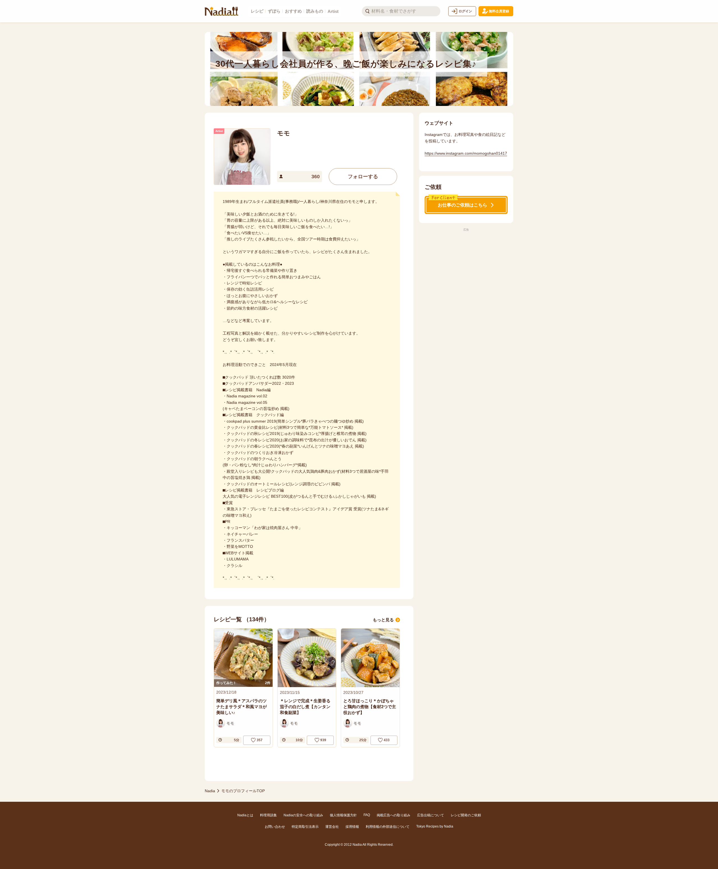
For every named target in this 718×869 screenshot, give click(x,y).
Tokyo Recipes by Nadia (434, 826)
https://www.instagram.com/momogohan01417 (466, 153)
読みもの (314, 11)
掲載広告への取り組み (393, 815)
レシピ (257, 11)
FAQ (366, 815)
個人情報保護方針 (343, 815)
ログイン (465, 11)
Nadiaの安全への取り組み (303, 815)
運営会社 (332, 827)
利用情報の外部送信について (387, 827)
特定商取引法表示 (305, 827)
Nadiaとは (245, 815)
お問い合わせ (275, 827)
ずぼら (274, 11)
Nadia (210, 791)
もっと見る (383, 619)
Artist (333, 11)
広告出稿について (430, 815)
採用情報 (352, 827)
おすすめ (293, 11)
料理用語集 (268, 815)
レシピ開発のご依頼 (466, 815)
